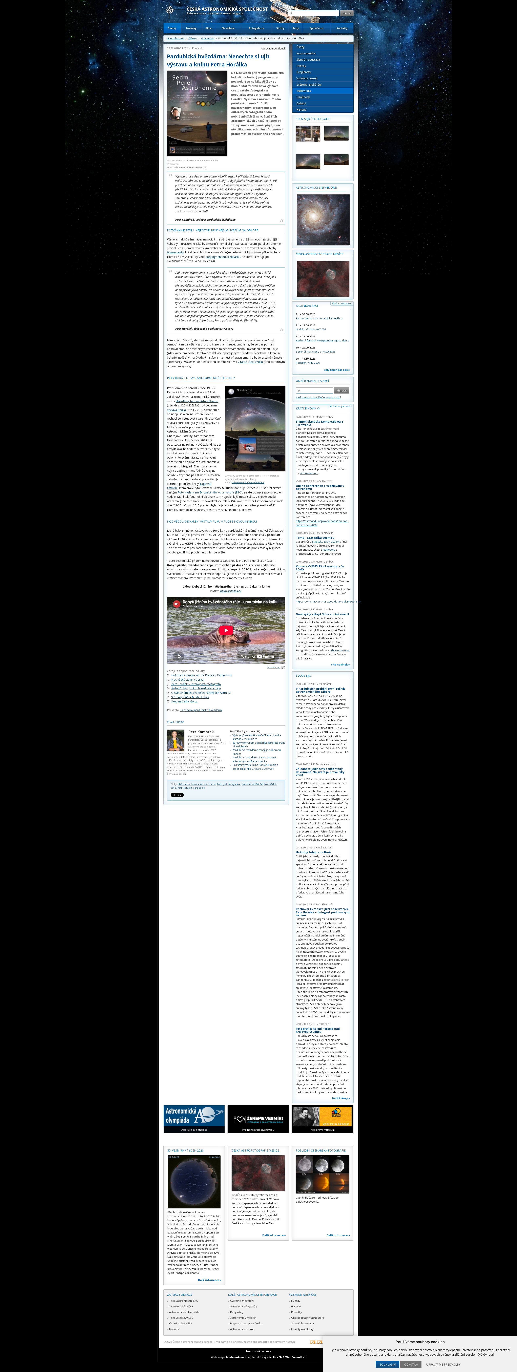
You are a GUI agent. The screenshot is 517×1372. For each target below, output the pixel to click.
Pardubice (199, 787)
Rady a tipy (237, 1312)
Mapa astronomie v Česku (246, 1323)
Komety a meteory (302, 1329)
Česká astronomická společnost (192, 1342)
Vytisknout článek (275, 48)
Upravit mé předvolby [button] (443, 1364)
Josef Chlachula (324, 533)
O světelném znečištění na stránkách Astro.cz (200, 693)
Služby (280, 28)
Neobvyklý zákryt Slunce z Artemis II (322, 614)
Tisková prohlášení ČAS (183, 1301)
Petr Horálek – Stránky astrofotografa (196, 684)
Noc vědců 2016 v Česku (187, 679)
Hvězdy (301, 66)
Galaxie (296, 1306)
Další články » (341, 1098)
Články (172, 28)
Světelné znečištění (252, 784)
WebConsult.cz (295, 1357)
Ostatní (301, 103)
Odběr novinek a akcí (312, 381)
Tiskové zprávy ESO (181, 1318)
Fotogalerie (256, 28)
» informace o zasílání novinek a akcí (318, 397)
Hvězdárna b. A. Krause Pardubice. (189, 167)
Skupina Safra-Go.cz (184, 701)
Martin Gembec (324, 417)
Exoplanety (303, 72)
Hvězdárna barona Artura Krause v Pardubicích (201, 675)
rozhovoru (329, 549)
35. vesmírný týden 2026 (185, 1150)
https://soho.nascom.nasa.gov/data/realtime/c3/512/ (328, 601)
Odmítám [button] (411, 1364)
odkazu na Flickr (339, 650)
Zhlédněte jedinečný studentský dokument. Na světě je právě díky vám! (320, 772)
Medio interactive (238, 1357)
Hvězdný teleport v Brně (313, 852)
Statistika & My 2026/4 (325, 541)
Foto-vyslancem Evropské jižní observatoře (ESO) (210, 492)
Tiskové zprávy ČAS (181, 1306)
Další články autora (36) (245, 731)
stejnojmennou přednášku (223, 257)
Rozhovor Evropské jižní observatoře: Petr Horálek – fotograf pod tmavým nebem (323, 912)
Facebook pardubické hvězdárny (201, 710)
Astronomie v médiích (243, 1318)
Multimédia (207, 38)
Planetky (296, 1312)
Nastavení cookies (258, 1351)
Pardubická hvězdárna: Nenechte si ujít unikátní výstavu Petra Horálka (254, 759)
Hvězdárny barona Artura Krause (197, 401)
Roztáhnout (273, 667)
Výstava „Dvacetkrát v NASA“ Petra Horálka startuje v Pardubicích (256, 737)
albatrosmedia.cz (230, 591)
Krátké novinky (308, 408)
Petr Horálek (185, 787)
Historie (301, 109)
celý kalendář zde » (337, 370)
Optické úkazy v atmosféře (307, 1318)
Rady (295, 28)
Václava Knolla (176, 410)
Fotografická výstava (229, 784)
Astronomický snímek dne (316, 187)
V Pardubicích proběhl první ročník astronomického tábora (320, 690)
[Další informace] (194, 1181)
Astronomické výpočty (243, 1306)
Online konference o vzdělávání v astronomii (320, 487)
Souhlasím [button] (388, 1364)
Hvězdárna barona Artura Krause (197, 784)
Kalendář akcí (307, 306)
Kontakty (342, 28)
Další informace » (210, 1280)
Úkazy (300, 47)
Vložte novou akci (342, 303)
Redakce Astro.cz (325, 764)
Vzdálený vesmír (306, 78)
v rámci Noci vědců (250, 362)
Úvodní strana (175, 38)
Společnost (317, 28)
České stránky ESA (180, 1323)
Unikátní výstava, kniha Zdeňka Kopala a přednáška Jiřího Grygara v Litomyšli (255, 766)
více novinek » (340, 664)
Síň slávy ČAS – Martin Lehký (190, 697)
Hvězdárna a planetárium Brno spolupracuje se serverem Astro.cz (254, 1342)
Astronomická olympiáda (184, 1312)
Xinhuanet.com (309, 473)
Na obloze (228, 28)
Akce (208, 28)
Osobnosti (303, 97)
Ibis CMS (278, 1357)
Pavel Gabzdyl (324, 847)
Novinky (191, 28)
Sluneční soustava (308, 59)
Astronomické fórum (242, 1329)
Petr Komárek (195, 48)
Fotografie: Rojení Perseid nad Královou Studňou (318, 1030)
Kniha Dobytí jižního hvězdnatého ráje (196, 688)
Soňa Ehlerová (324, 481)
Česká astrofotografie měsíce (319, 254)
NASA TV (174, 1329)
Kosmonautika (305, 53)
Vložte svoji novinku (341, 406)
